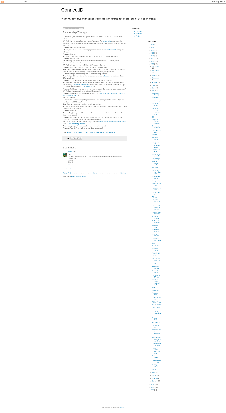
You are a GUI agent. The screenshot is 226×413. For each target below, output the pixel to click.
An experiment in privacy (156, 213)
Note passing (156, 181)
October (155, 75)
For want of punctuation (156, 239)
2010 (152, 58)
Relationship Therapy (156, 267)
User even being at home (76, 124)
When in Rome (154, 319)
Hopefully (155, 108)
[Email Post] (67, 138)
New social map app (155, 94)
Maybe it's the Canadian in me (156, 112)
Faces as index (155, 294)
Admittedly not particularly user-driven (156, 339)
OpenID (86, 132)
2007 (152, 384)
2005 (152, 390)
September (155, 78)
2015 (152, 45)
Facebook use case (156, 131)
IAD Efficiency (156, 305)
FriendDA (155, 287)
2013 (152, 50)
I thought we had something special (156, 144)
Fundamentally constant (156, 344)
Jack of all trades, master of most (155, 282)
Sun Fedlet (155, 246)
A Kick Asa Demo (155, 226)
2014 (152, 47)
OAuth (81, 132)
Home (95, 173)
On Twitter (137, 36)
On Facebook (138, 31)
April (153, 373)
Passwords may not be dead (156, 172)
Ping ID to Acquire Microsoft (155, 121)
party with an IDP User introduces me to (111, 121)
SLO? (153, 243)
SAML (75, 132)
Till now (154, 197)
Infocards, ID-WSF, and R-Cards (156, 207)
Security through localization (156, 163)
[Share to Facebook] (78, 138)
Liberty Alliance (101, 132)
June (154, 88)
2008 (152, 64)
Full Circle (155, 256)
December (155, 66)
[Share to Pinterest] (80, 138)
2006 (152, 387)
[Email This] (71, 138)
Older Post (123, 173)
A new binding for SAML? (156, 155)
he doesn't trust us (88, 87)
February (155, 378)
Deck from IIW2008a (156, 235)
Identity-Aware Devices (156, 361)
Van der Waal (156, 322)
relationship (107, 41)
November (155, 71)
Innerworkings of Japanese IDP (156, 332)
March (154, 375)
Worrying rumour (155, 249)
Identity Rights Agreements (156, 313)
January (155, 381)
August (154, 82)
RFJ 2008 (155, 167)
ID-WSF (92, 132)
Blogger (121, 407)
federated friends (111, 50)
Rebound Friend (155, 138)
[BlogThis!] (74, 138)
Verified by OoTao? (155, 230)
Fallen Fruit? (156, 253)
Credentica (111, 132)
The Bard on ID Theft (156, 276)
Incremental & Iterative (156, 189)
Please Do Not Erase (156, 184)
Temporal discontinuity (156, 201)
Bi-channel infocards (155, 221)
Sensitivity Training (155, 271)
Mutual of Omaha (155, 104)
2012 (152, 53)
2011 (152, 56)
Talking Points (156, 302)
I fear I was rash (155, 326)
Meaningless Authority (156, 177)
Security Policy (154, 365)
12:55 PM (71, 165)
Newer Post (67, 173)
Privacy (154, 135)
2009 (152, 61)
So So (154, 369)
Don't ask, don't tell (155, 356)
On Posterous (138, 34)
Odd (153, 117)
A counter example (155, 217)
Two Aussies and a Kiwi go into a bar (156, 261)
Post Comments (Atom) (78, 176)
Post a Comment (71, 169)
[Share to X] (76, 138)
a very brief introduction (81, 85)
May (153, 91)
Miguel (70, 151)
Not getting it (156, 159)
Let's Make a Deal (156, 150)
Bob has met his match (156, 126)
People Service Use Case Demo (156, 350)
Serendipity (155, 290)
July (153, 85)
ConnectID (72, 9)
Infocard (69, 132)
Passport (107, 76)
